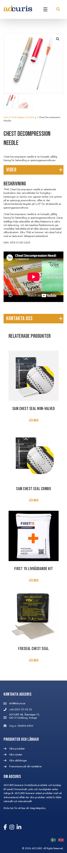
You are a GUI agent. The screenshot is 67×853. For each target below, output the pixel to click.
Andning (32, 117)
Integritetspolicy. (38, 808)
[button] (58, 9)
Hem (6, 117)
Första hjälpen (18, 117)
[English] (59, 840)
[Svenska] (52, 840)
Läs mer (33, 420)
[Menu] (45, 9)
